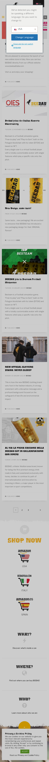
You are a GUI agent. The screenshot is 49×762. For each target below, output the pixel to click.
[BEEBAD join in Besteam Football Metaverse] (24, 262)
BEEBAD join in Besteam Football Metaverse (23, 280)
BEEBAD (30, 129)
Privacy (21, 755)
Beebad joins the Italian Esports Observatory (22, 122)
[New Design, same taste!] (24, 191)
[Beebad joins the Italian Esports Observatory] (24, 103)
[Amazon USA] (24, 556)
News (18, 82)
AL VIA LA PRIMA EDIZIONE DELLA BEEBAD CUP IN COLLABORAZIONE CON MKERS (24, 451)
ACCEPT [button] (25, 751)
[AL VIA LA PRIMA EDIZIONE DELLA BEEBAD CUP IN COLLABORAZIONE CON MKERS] (24, 430)
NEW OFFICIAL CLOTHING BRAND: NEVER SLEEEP (19, 368)
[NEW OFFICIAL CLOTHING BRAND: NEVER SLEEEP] (24, 349)
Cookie (31, 755)
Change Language (25, 37)
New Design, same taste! (18, 208)
